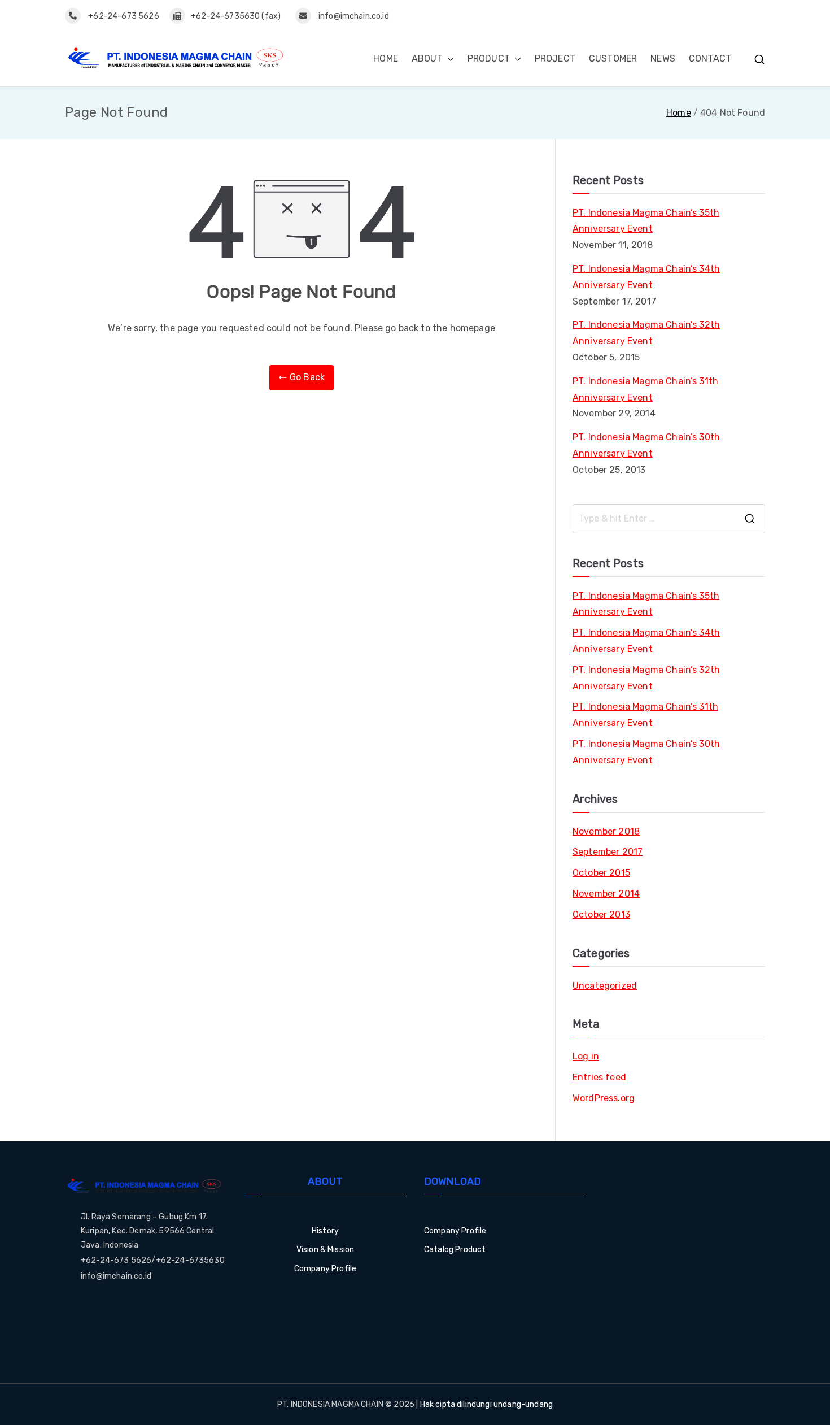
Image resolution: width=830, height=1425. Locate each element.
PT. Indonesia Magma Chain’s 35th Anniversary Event (646, 220)
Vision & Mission (325, 1249)
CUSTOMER (613, 58)
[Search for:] (669, 519)
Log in (586, 1056)
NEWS (662, 58)
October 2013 (601, 914)
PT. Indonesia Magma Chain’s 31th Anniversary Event (645, 389)
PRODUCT (489, 58)
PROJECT (555, 58)
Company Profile (325, 1269)
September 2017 (608, 851)
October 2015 (601, 872)
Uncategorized (605, 985)
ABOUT (427, 58)
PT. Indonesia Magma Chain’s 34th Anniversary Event (646, 276)
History (325, 1231)
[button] (448, 59)
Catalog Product (455, 1249)
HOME (385, 58)
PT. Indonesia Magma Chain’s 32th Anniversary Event (646, 332)
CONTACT (710, 58)
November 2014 (606, 893)
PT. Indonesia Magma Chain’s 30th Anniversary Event (646, 445)
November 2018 (606, 831)
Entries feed (599, 1077)
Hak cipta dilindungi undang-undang (486, 1404)
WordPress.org (604, 1098)
